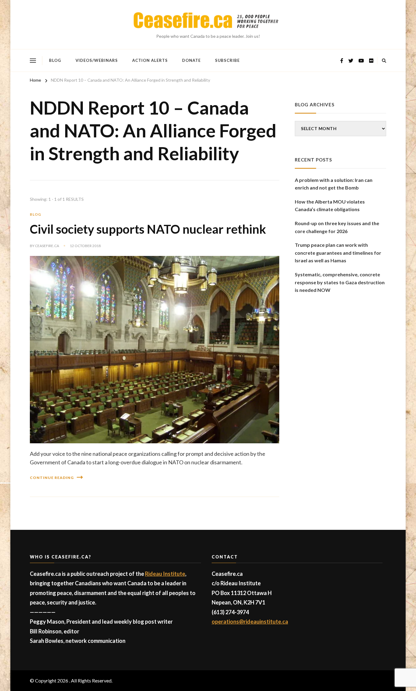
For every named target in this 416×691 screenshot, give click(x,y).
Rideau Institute (165, 573)
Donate (191, 60)
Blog (55, 60)
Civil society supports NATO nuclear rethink (148, 229)
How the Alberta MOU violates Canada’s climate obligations (330, 205)
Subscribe (227, 60)
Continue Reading (52, 477)
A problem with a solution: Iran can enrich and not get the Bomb (333, 184)
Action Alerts (150, 60)
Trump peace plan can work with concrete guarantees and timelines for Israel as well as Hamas (338, 252)
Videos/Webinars (97, 60)
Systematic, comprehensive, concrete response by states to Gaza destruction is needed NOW (340, 282)
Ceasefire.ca (47, 245)
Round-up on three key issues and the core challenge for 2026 (337, 227)
